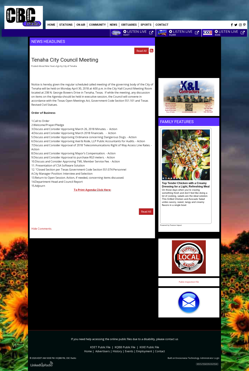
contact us (171, 339)
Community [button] (97, 24)
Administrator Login (209, 358)
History (117, 351)
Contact (160, 351)
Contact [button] (162, 24)
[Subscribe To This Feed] (151, 50)
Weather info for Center (188, 74)
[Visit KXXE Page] (243, 33)
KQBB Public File (125, 347)
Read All (142, 51)
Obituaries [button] (129, 24)
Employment (144, 351)
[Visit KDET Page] (151, 33)
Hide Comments (41, 229)
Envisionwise (181, 358)
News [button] (113, 24)
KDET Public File (100, 347)
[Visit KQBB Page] (197, 33)
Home (51, 24)
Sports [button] (146, 24)
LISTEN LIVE (137, 31)
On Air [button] (80, 24)
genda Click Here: (99, 190)
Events (129, 351)
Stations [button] (65, 24)
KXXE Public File (149, 347)
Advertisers (102, 351)
